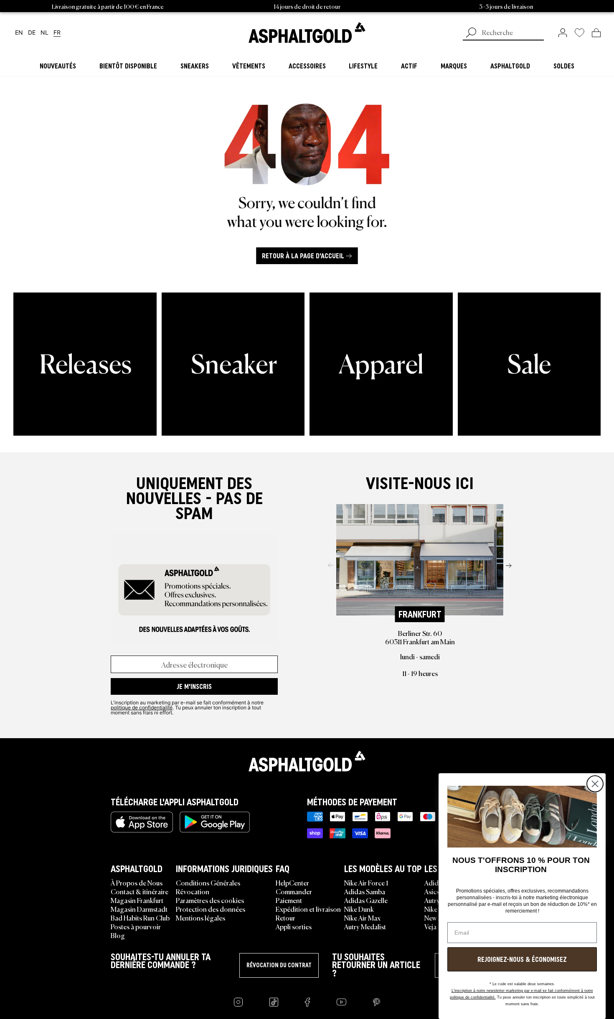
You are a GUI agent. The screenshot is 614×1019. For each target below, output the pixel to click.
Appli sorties (294, 926)
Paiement (289, 900)
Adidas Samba (364, 891)
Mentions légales (200, 917)
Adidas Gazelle (366, 900)
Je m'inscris (194, 686)
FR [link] (57, 33)
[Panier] (596, 32)
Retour (285, 917)
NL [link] (44, 33)
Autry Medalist (365, 926)
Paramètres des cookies (210, 900)
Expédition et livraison (308, 908)
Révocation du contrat (279, 965)
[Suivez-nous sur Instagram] (238, 1002)
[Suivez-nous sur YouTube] (341, 1002)
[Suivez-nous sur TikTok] (273, 1002)
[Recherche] (471, 33)
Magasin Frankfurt (137, 900)
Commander (294, 891)
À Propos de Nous (136, 882)
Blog (118, 935)
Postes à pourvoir (136, 926)
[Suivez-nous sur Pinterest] (376, 1002)
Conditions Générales (208, 882)
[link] (307, 32)
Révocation (192, 891)
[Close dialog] (595, 784)
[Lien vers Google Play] (215, 822)
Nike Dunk (359, 908)
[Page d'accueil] (307, 761)
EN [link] (19, 33)
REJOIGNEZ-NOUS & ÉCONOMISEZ (522, 959)
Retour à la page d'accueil (303, 256)
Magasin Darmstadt (139, 908)
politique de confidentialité (142, 707)
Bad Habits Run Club (140, 917)
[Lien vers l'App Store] (142, 822)
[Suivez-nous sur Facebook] (307, 1002)
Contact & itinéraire (139, 891)
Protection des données (210, 908)
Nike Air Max (362, 917)
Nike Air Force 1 (366, 882)
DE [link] (32, 33)
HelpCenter (292, 882)
